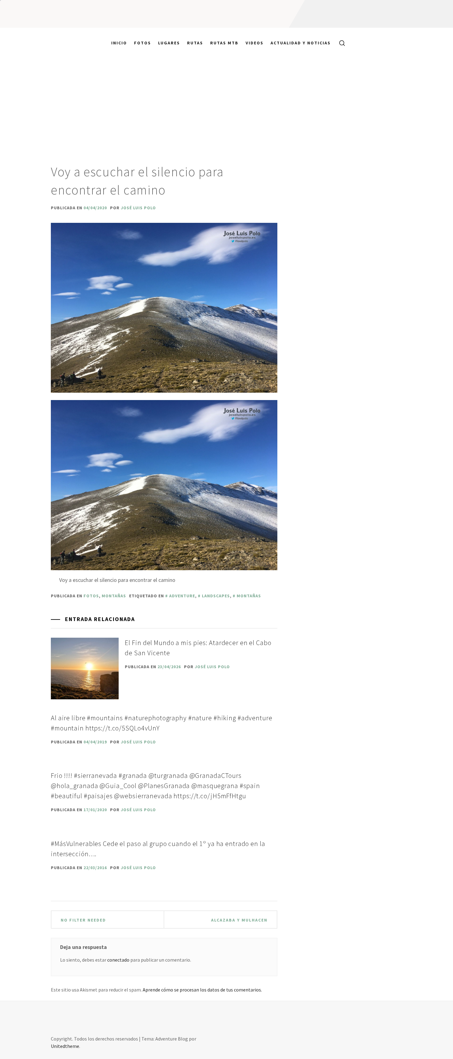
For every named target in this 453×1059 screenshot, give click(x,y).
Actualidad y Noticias (301, 43)
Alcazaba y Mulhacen (239, 920)
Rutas (195, 43)
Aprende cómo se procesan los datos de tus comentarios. (202, 990)
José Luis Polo (138, 208)
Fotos (142, 43)
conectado (118, 960)
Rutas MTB (224, 43)
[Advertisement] (226, 104)
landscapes (216, 596)
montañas (114, 596)
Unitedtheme (65, 1046)
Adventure (182, 596)
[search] (340, 43)
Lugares (169, 43)
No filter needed (83, 920)
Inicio (119, 43)
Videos (254, 43)
